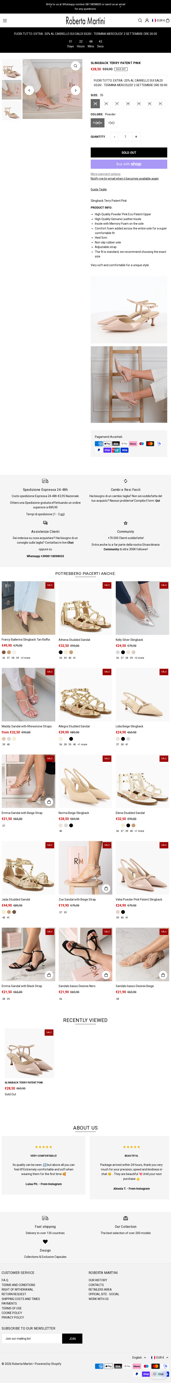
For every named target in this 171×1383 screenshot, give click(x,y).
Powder (97, 122)
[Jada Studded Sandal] (28, 868)
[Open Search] (140, 20)
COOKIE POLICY (12, 1313)
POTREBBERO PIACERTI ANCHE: (85, 573)
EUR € (161, 20)
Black (111, 122)
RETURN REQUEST (14, 1294)
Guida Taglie (99, 189)
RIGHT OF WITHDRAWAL (17, 1289)
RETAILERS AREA (100, 1289)
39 (138, 103)
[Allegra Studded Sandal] (85, 694)
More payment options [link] (106, 174)
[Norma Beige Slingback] (85, 781)
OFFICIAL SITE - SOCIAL (104, 1294)
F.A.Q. (5, 1280)
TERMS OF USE (12, 1308)
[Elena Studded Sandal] (142, 781)
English (137, 1357)
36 (106, 103)
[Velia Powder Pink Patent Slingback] (142, 868)
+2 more (25, 657)
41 (160, 103)
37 (117, 103)
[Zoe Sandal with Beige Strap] (85, 868)
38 (127, 103)
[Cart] (167, 20)
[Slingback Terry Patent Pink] (29, 1053)
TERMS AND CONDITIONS (18, 1285)
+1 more (82, 744)
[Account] (147, 20)
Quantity (98, 136)
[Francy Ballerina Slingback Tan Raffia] (28, 608)
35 (95, 103)
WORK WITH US (99, 1299)
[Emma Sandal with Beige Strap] (28, 781)
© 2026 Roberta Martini (17, 1363)
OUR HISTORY (98, 1280)
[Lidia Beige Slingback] (142, 694)
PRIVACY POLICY (13, 1317)
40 (149, 103)
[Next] (120, 7)
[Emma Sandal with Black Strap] (28, 954)
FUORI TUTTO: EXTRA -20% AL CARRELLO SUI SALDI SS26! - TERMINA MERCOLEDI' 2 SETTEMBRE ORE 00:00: (131, 83)
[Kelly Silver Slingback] (142, 608)
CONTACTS (96, 1285)
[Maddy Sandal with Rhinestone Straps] (28, 694)
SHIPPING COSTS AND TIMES (21, 1299)
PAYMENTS (9, 1303)
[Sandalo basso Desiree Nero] (85, 954)
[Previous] (51, 7)
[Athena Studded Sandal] (85, 608)
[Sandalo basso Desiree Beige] (142, 954)
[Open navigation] (32, 20)
